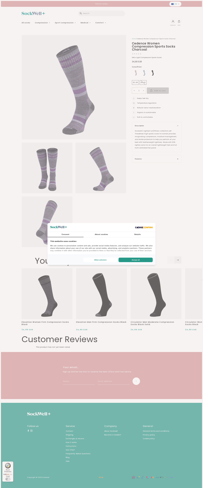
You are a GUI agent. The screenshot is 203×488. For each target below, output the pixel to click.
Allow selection (100, 260)
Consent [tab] (65, 234)
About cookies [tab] (101, 234)
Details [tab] (137, 234)
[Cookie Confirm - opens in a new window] (144, 227)
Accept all (136, 260)
